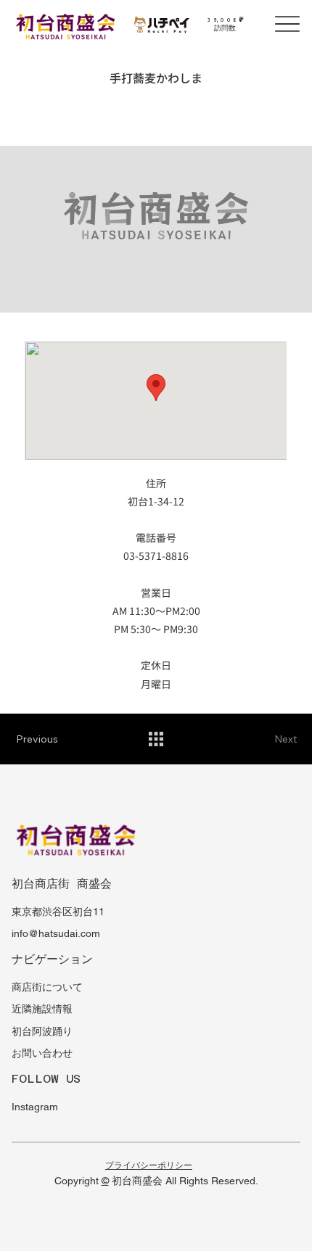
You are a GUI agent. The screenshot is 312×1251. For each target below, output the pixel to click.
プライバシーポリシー (148, 1165)
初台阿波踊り (42, 1031)
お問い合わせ (42, 1053)
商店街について (47, 987)
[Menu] (287, 24)
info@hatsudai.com (56, 933)
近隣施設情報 (42, 1009)
